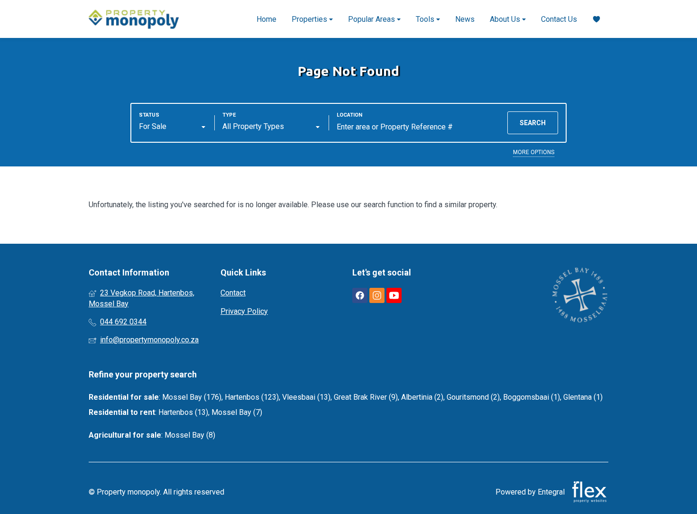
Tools (426, 19)
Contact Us (559, 19)
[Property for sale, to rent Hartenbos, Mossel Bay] (134, 19)
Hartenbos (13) (183, 412)
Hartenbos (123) (252, 397)
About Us (506, 19)
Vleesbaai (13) (306, 397)
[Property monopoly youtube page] (394, 295)
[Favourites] (596, 19)
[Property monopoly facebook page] (359, 295)
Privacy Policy (244, 311)
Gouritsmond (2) (473, 397)
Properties (310, 19)
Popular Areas (372, 19)
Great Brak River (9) (366, 397)
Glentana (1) (583, 397)
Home (266, 19)
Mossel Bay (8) (190, 435)
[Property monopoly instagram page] (377, 295)
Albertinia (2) (422, 397)
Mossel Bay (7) (236, 412)
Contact (233, 292)
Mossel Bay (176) (191, 397)
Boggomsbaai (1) (531, 397)
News (465, 19)
